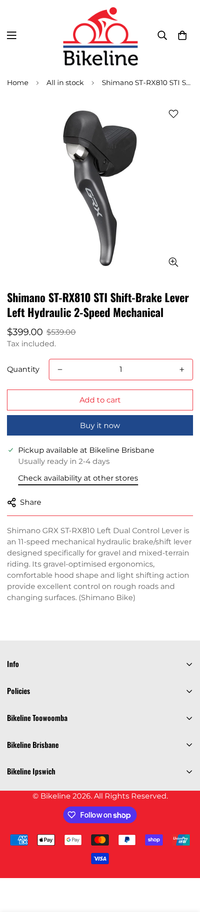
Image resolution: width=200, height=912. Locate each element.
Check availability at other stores (78, 478)
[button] (182, 35)
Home (17, 82)
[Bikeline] (100, 35)
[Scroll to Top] (183, 862)
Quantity (23, 369)
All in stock (65, 82)
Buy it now (100, 425)
